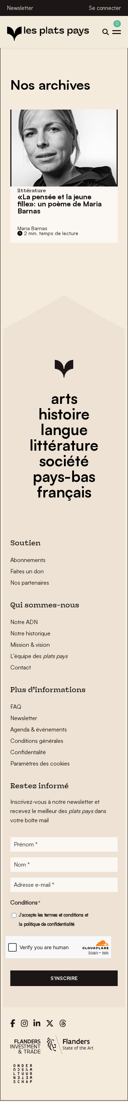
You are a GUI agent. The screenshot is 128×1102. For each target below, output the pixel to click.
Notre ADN (24, 621)
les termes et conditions (61, 915)
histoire (64, 414)
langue (64, 429)
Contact (20, 667)
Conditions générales (36, 740)
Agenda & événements (38, 729)
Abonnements (28, 559)
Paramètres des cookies (40, 763)
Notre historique (30, 633)
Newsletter (20, 8)
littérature (64, 445)
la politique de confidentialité (46, 924)
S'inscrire (64, 978)
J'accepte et (53, 919)
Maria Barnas (32, 228)
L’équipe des (39, 655)
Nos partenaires (29, 582)
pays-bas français (64, 484)
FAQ (15, 706)
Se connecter (105, 8)
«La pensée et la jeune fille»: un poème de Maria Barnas (59, 203)
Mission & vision (30, 644)
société (64, 460)
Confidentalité (28, 752)
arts (64, 398)
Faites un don (27, 571)
